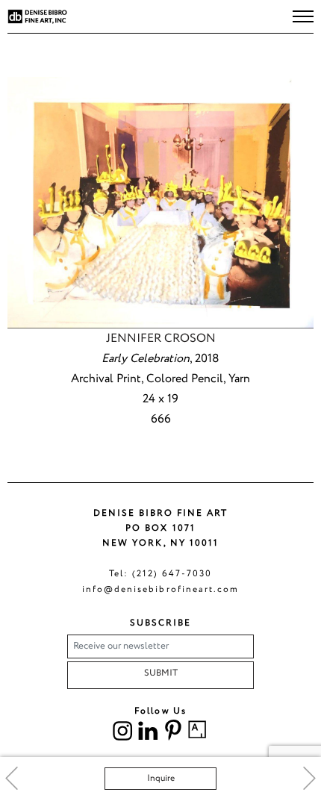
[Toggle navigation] (303, 16)
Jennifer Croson (161, 338)
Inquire (161, 778)
